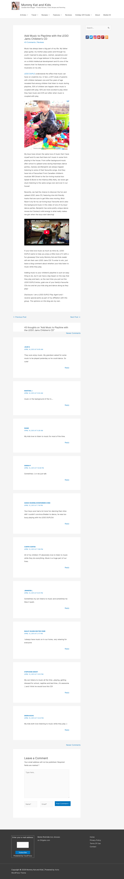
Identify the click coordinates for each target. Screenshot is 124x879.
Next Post (75, 317)
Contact (93, 847)
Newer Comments (73, 333)
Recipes (45, 15)
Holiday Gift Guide (82, 15)
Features (56, 15)
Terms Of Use (95, 843)
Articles (23, 15)
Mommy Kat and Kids (36, 5)
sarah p (27, 465)
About (97, 15)
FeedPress (28, 856)
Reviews (68, 15)
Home (92, 837)
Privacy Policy (95, 840)
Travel (33, 15)
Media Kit (107, 15)
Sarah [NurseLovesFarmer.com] (37, 503)
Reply (67, 368)
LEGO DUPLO (29, 74)
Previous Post (19, 317)
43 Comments (30, 42)
